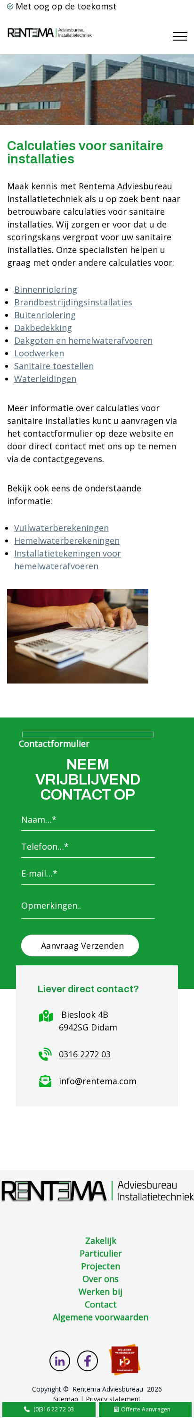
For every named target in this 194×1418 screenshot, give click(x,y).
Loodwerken (39, 353)
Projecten (100, 1266)
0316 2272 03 (85, 1054)
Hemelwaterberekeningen (67, 540)
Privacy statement (113, 1398)
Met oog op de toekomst (66, 6)
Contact (101, 1304)
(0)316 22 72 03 (53, 1409)
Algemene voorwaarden (100, 1317)
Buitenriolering (45, 315)
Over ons (100, 1278)
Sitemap (65, 1398)
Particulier (101, 1253)
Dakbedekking (43, 327)
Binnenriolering (45, 289)
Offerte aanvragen (145, 1409)
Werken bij (100, 1291)
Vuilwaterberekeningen (61, 527)
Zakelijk (100, 1240)
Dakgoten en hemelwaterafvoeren (83, 340)
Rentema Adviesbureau (108, 1388)
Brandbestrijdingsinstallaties (73, 302)
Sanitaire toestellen (54, 365)
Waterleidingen (45, 378)
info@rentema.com (98, 1081)
